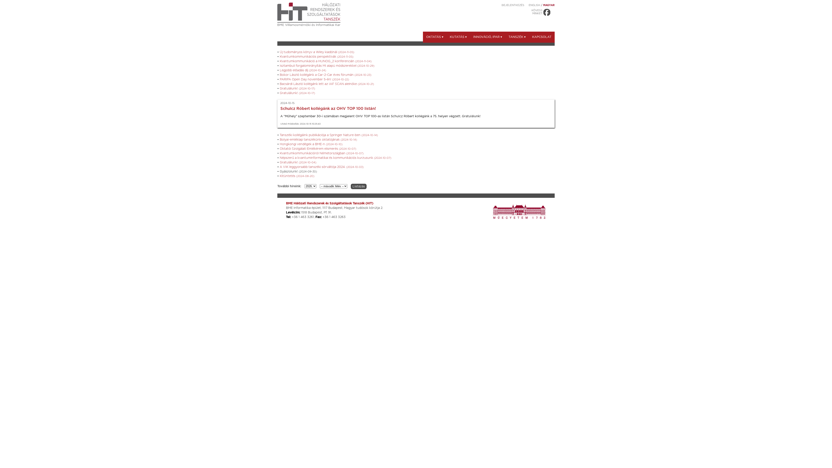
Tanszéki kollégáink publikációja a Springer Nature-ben (329, 135)
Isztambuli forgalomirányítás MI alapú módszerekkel (327, 65)
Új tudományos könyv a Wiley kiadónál (317, 52)
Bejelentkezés (513, 5)
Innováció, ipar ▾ (487, 37)
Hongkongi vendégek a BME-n (311, 144)
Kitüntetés (297, 176)
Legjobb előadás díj (303, 70)
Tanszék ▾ (517, 37)
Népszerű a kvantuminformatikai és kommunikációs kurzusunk (335, 157)
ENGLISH (534, 5)
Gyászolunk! (298, 171)
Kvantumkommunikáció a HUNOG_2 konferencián (326, 61)
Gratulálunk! (297, 88)
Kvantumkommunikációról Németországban (322, 153)
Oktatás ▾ (434, 37)
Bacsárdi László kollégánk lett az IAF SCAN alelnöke (327, 84)
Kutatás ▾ (458, 37)
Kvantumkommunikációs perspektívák (316, 56)
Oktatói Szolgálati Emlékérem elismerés (318, 148)
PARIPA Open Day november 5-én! (314, 79)
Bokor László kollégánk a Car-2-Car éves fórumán (325, 74)
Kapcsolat (541, 37)
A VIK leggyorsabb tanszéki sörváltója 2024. (322, 167)
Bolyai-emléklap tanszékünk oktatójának (318, 139)
